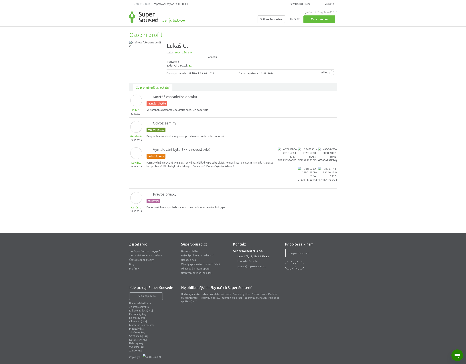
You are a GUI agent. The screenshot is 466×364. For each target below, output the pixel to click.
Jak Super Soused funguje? (144, 251)
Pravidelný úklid (241, 294)
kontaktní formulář (248, 261)
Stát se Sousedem (271, 19)
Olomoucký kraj (138, 321)
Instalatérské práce (220, 294)
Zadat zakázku (319, 19)
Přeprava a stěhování (255, 297)
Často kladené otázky (141, 259)
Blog (132, 264)
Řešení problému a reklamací (197, 255)
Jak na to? (295, 19)
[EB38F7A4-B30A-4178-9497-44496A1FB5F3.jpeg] (327, 176)
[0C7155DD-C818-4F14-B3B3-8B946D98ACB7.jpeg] (287, 157)
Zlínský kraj (135, 350)
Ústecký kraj (136, 343)
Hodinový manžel (190, 294)
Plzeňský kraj (136, 328)
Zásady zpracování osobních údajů (200, 264)
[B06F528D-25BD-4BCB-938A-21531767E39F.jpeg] (307, 176)
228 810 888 (141, 3)
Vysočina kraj (136, 346)
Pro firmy (134, 268)
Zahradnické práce (232, 297)
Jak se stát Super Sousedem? (145, 255)
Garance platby (189, 251)
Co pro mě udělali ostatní (152, 87)
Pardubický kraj (137, 314)
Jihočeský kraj (137, 332)
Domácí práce (259, 294)
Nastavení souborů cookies (196, 273)
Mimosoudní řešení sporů (195, 268)
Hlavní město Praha (140, 303)
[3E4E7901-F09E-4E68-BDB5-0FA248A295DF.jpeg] (307, 157)
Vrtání (205, 294)
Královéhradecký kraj (141, 310)
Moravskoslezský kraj (141, 325)
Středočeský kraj (138, 336)
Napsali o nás (188, 259)
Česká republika (147, 296)
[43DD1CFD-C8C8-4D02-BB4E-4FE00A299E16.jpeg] (327, 157)
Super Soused (299, 253)
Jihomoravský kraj (139, 306)
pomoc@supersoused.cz (252, 266)
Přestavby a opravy (209, 297)
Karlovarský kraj (138, 339)
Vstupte (329, 3)
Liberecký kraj (137, 317)
